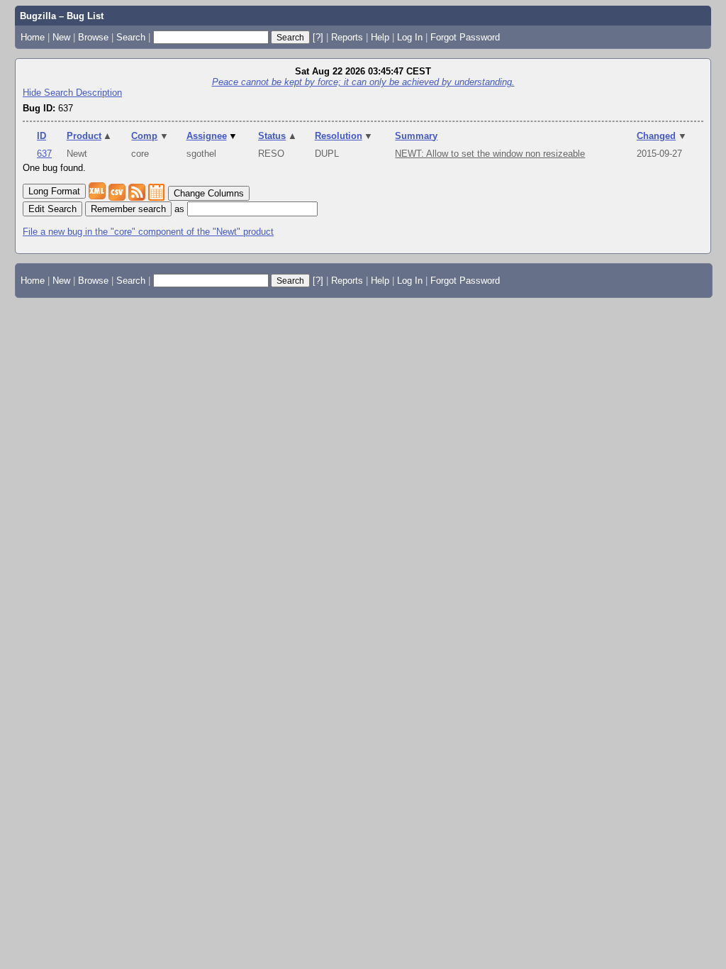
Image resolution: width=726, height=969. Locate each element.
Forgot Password (465, 37)
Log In (410, 37)
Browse (93, 37)
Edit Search (52, 209)
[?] (318, 37)
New (61, 37)
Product (90, 136)
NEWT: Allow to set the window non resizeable (490, 153)
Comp (150, 136)
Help (380, 37)
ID (41, 136)
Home (33, 37)
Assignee (212, 136)
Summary (416, 136)
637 (44, 153)
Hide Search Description (72, 92)
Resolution (344, 136)
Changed (662, 136)
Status (277, 136)
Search (130, 37)
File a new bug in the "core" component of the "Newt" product (148, 231)
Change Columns (209, 193)
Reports (347, 37)
